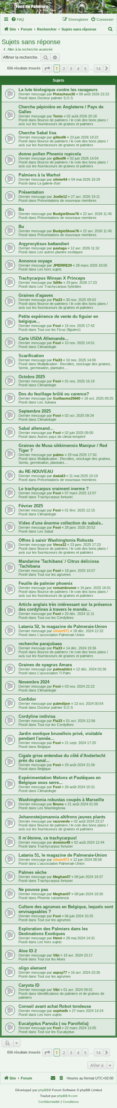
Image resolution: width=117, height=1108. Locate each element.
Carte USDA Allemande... (44, 338)
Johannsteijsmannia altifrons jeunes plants (62, 816)
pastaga (60, 248)
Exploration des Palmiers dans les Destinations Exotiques (53, 931)
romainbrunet (64, 588)
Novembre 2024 (34, 682)
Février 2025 (31, 505)
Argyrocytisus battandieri (44, 243)
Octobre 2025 (32, 376)
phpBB (43, 1090)
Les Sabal (45, 531)
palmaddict (62, 669)
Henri (57, 938)
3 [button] (71, 68)
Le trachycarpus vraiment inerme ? (54, 488)
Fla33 (57, 300)
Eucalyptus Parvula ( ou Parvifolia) (53, 1023)
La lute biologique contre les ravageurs (58, 89)
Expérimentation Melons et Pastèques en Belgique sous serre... (60, 780)
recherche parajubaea (40, 643)
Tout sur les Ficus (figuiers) (59, 329)
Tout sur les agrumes (54, 574)
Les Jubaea (46, 402)
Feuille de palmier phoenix (45, 583)
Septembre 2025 (35, 411)
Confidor (27, 699)
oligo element (32, 968)
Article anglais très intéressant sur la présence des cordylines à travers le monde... (65, 607)
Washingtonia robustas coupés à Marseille (61, 799)
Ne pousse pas (33, 889)
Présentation (31, 192)
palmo (58, 455)
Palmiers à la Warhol (39, 175)
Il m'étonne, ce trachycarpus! (48, 838)
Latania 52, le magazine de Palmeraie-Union (63, 626)
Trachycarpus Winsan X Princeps (52, 278)
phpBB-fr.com (67, 1096)
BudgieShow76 (66, 214)
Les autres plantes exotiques (60, 252)
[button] (47, 68)
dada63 (59, 476)
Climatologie (46, 347)
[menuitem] (17, 19)
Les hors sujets (49, 269)
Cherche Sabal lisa (37, 132)
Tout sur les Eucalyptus (55, 1032)
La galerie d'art (48, 183)
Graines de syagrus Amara (45, 664)
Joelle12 (60, 197)
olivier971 (61, 631)
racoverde (61, 821)
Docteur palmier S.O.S (55, 98)
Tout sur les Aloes (51, 959)
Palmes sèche (32, 872)
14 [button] (98, 68)
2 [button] (64, 68)
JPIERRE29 (62, 265)
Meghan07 (62, 877)
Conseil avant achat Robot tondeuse (55, 1006)
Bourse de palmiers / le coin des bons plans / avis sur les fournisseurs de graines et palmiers (63, 122)
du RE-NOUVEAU (36, 471)
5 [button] (85, 68)
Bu (21, 209)
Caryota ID (29, 985)
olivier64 (60, 179)
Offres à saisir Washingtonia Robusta (56, 540)
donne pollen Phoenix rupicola (50, 153)
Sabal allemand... (36, 428)
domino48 (61, 842)
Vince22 (59, 545)
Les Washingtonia (51, 808)
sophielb (60, 1011)
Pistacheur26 (64, 94)
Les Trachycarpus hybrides (59, 286)
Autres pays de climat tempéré (61, 437)
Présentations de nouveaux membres (67, 200)
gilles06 (59, 137)
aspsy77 (60, 972)
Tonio (58, 116)
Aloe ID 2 (28, 950)
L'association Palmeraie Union (60, 635)
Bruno (58, 804)
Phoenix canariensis (53, 898)
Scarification (31, 355)
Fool (57, 326)
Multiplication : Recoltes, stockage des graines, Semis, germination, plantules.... (65, 366)
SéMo (57, 282)
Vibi (56, 955)
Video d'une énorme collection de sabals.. (61, 523)
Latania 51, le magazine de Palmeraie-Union (63, 855)
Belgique (44, 747)
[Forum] (58, 7)
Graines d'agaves (36, 295)
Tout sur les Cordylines (55, 618)
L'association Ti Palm (54, 673)
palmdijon (61, 703)
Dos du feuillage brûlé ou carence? (54, 393)
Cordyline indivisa (37, 716)
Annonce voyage (35, 261)
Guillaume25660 (66, 398)
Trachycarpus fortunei (54, 497)
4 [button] (78, 68)
